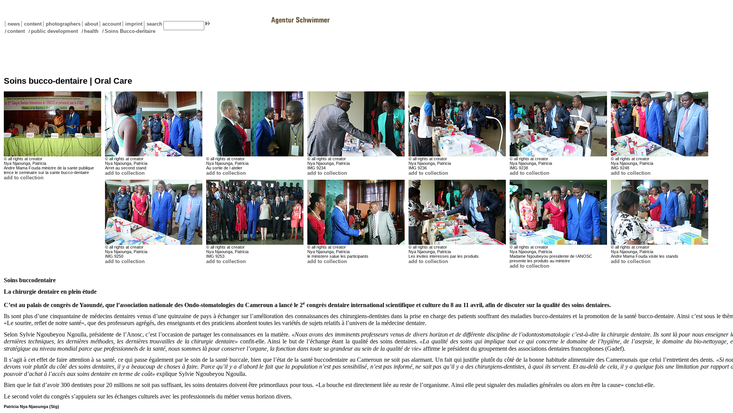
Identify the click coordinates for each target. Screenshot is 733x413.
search (154, 24)
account (110, 24)
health (91, 31)
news (14, 24)
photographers (63, 24)
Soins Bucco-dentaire (130, 31)
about (90, 24)
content (31, 24)
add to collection (24, 177)
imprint (133, 24)
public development (54, 31)
